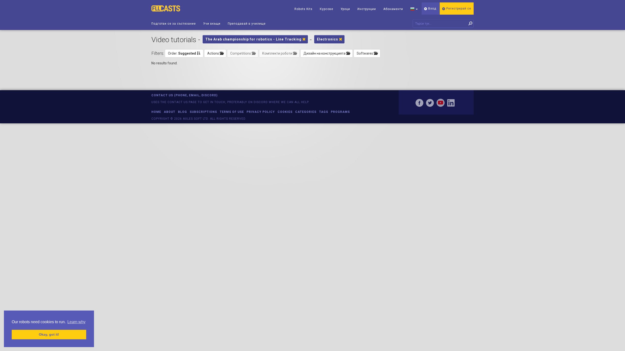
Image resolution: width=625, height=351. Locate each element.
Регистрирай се (458, 8)
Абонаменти (393, 9)
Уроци (345, 9)
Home (156, 112)
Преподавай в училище (247, 23)
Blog (182, 112)
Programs (340, 112)
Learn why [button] (76, 322)
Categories (305, 112)
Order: (182, 53)
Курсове (326, 9)
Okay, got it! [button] (49, 334)
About (169, 112)
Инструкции (366, 9)
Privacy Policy (261, 112)
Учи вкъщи (211, 23)
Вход (431, 8)
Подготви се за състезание (173, 23)
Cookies (285, 112)
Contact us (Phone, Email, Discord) (184, 95)
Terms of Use (232, 112)
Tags (323, 112)
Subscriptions (203, 112)
